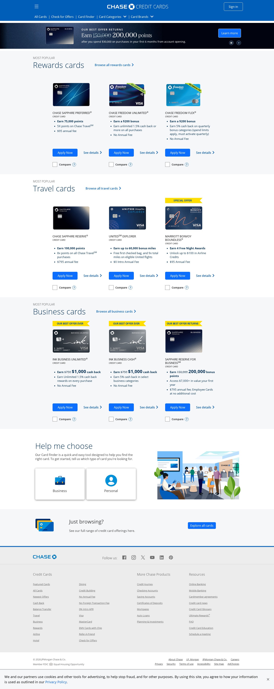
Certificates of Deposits (150, 603)
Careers (235, 659)
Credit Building (87, 590)
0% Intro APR (86, 609)
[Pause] (239, 43)
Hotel (36, 640)
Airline (36, 634)
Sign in (236, 6)
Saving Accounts (146, 596)
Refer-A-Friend (87, 634)
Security (171, 664)
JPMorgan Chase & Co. (215, 659)
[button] (268, 679)
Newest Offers (41, 596)
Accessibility (203, 664)
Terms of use (186, 664)
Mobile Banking (197, 590)
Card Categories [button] (114, 17)
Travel (36, 615)
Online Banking (197, 584)
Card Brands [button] (143, 17)
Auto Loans (143, 615)
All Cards (41, 17)
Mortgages (143, 609)
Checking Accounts (147, 590)
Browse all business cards (116, 311)
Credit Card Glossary (200, 609)
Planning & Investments (150, 621)
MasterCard (85, 621)
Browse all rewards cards (115, 65)
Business (38, 621)
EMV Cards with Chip (90, 628)
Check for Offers (63, 17)
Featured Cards (41, 584)
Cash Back (38, 603)
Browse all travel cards (104, 188)
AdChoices (233, 664)
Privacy (159, 664)
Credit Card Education (201, 628)
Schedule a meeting (200, 634)
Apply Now (68, 152)
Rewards (37, 628)
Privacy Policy (56, 682)
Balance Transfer (42, 609)
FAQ (191, 621)
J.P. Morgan (192, 659)
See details (93, 152)
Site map (219, 664)
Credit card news (198, 603)
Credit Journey (145, 584)
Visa (81, 615)
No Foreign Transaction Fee (94, 603)
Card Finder (87, 17)
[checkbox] (62, 164)
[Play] (247, 43)
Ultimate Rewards (199, 615)
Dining (82, 584)
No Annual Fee (87, 596)
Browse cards (206, 37)
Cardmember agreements (203, 596)
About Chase (176, 659)
